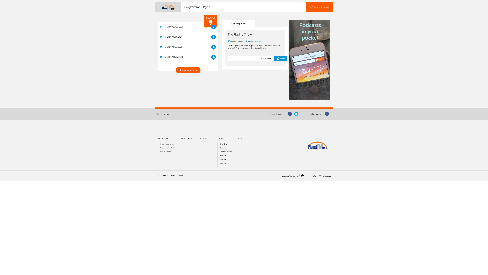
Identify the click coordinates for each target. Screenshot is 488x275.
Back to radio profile (320, 7)
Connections (187, 139)
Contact (223, 159)
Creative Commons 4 (291, 176)
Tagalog (258, 41)
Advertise (223, 148)
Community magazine (237, 41)
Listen (282, 59)
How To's (223, 155)
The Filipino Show (240, 34)
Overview (223, 144)
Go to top (164, 114)
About (220, 139)
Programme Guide (166, 148)
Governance (224, 163)
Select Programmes (166, 144)
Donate (242, 139)
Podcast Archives (189, 70)
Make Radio (205, 139)
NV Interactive (325, 176)
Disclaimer (161, 175)
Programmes (163, 139)
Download (267, 59)
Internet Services (226, 152)
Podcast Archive (165, 152)
